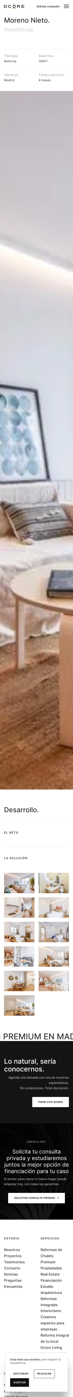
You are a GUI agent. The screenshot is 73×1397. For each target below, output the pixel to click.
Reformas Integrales (49, 1302)
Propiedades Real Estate (51, 1271)
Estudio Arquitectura (51, 1289)
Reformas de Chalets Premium (51, 1256)
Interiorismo (51, 1311)
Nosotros (12, 1250)
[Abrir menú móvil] (66, 6)
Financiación (51, 1280)
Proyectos (12, 1256)
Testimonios (14, 1262)
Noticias (11, 1274)
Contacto (12, 1268)
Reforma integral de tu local (55, 1338)
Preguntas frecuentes (13, 1283)
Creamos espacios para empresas (52, 1323)
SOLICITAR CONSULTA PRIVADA (34, 1197)
